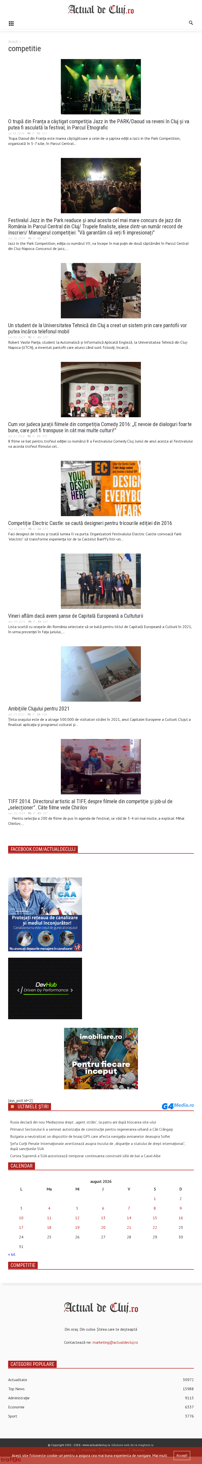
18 (49, 1227)
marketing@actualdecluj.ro (115, 1342)
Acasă (13, 41)
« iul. (12, 1254)
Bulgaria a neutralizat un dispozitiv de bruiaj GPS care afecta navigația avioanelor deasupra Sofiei (90, 1136)
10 (21, 1217)
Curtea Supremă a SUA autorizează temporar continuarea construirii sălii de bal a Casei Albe (85, 1155)
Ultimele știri (33, 1107)
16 (181, 1217)
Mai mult (159, 1455)
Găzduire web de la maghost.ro (132, 1445)
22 (155, 1227)
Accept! (181, 1455)
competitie (23, 1265)
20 (103, 1227)
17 (21, 1227)
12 (77, 1217)
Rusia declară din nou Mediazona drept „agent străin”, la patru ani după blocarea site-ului (83, 1122)
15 (155, 1217)
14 (129, 1217)
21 (129, 1227)
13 (103, 1217)
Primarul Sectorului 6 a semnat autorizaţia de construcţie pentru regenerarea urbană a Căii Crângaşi (91, 1129)
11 (49, 1217)
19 (77, 1227)
